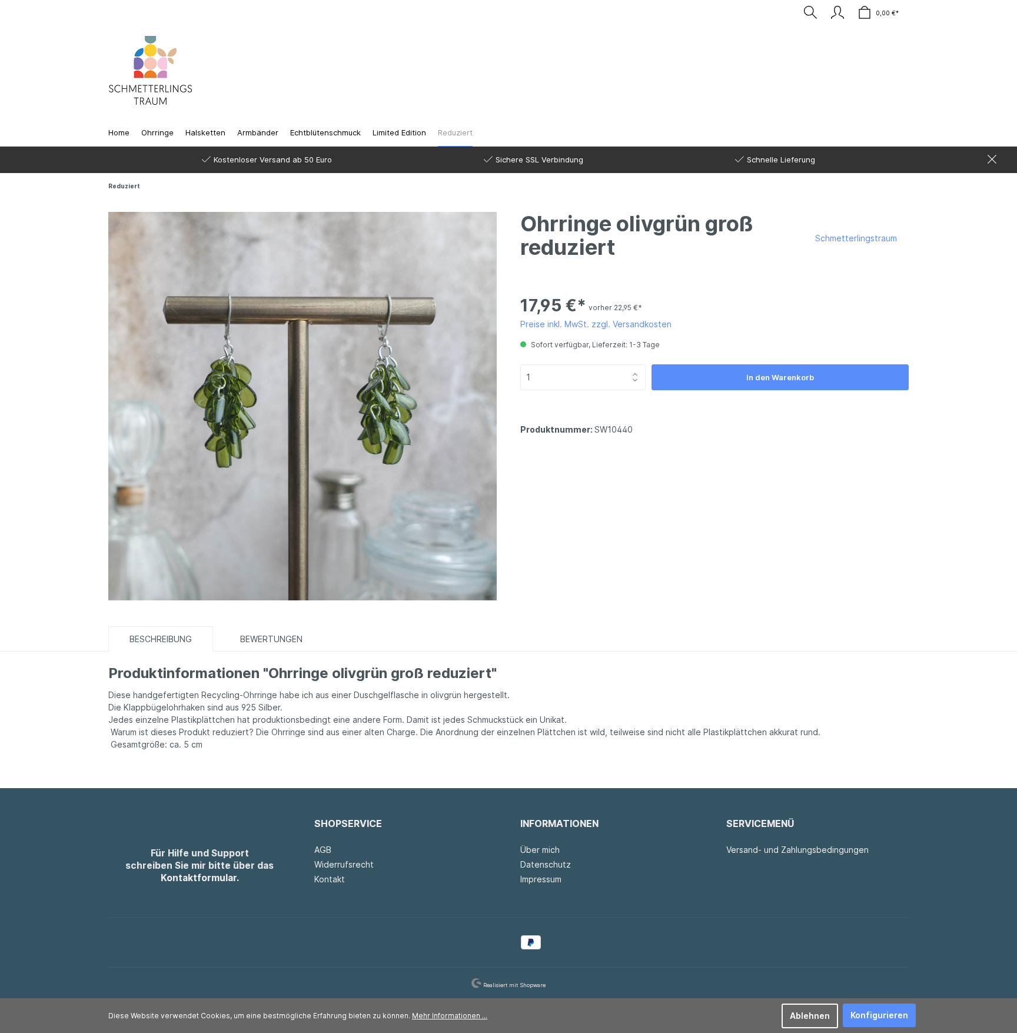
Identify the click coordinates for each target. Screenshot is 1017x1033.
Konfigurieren (879, 1015)
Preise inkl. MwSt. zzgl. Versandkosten (596, 324)
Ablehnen (810, 1016)
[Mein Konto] (837, 12)
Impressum (540, 879)
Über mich (540, 850)
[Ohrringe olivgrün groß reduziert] (302, 405)
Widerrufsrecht (344, 864)
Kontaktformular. (200, 877)
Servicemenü (760, 823)
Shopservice (348, 823)
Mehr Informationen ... (449, 1015)
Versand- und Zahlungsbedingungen (797, 850)
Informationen (559, 823)
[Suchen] (810, 12)
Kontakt (329, 879)
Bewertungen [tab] (271, 639)
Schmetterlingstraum (856, 238)
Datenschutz (545, 864)
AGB (322, 850)
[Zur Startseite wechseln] (150, 70)
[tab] (160, 638)
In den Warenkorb (780, 377)
